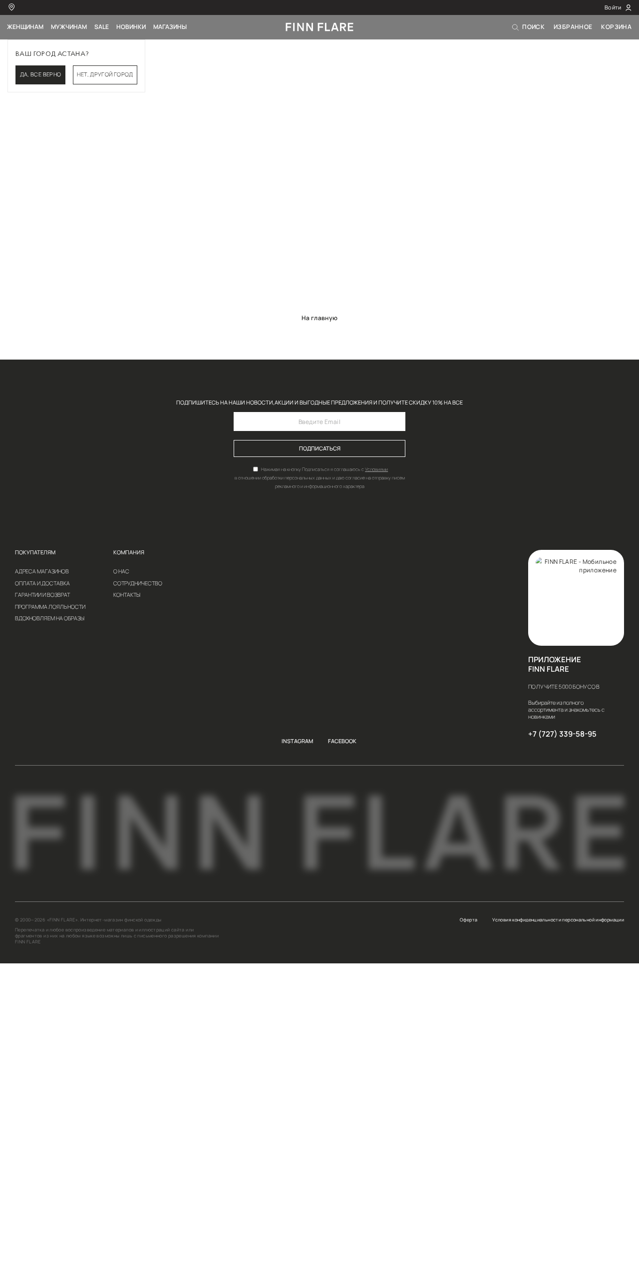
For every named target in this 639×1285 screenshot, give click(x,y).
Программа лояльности (50, 607)
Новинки (131, 26)
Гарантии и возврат (42, 595)
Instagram (297, 741)
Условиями (376, 469)
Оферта (468, 920)
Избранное (573, 26)
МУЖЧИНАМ (69, 26)
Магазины (170, 26)
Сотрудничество (137, 583)
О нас (121, 571)
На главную (320, 318)
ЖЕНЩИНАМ (25, 26)
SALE (101, 26)
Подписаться (319, 448)
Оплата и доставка (42, 583)
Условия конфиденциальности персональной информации (558, 920)
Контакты (126, 595)
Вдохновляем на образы (49, 618)
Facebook (342, 741)
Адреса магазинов (42, 571)
